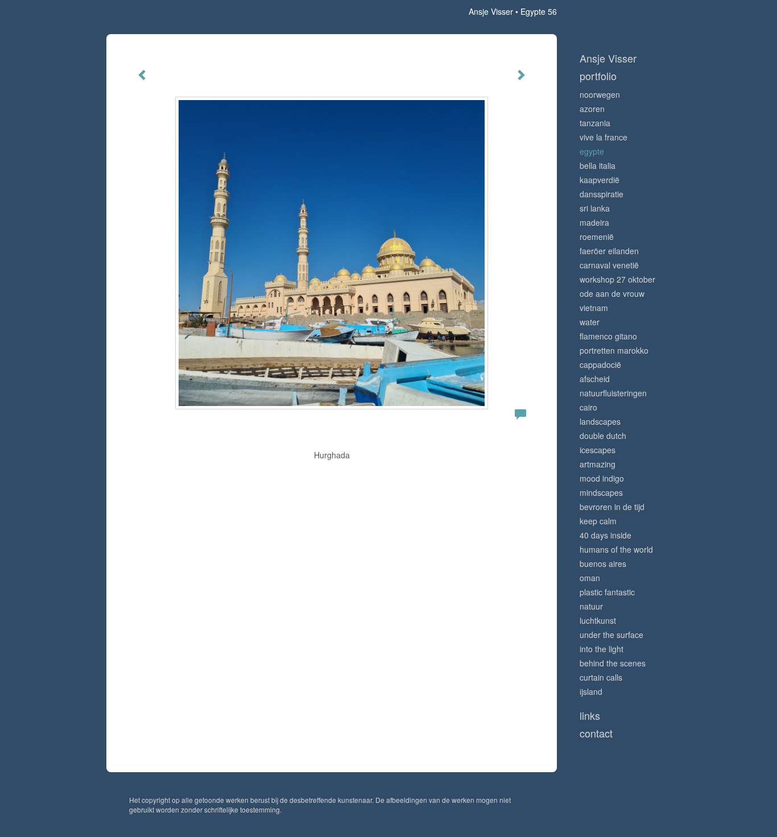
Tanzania (595, 123)
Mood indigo (602, 478)
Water (590, 322)
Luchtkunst (598, 620)
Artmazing (597, 464)
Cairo (588, 407)
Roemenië (597, 236)
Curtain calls (601, 677)
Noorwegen (600, 94)
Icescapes (597, 449)
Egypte (592, 151)
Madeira (594, 222)
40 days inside (605, 535)
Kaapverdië (599, 179)
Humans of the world (616, 549)
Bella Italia (597, 165)
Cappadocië (600, 364)
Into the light (601, 648)
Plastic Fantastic (607, 592)
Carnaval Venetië (609, 265)
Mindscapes (601, 492)
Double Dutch (603, 435)
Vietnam (594, 307)
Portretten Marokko (614, 350)
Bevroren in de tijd (612, 506)
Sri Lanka (595, 208)
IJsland (591, 691)
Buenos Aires (603, 563)
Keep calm (598, 521)
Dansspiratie (601, 194)
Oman (590, 577)
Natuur (591, 606)
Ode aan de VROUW (612, 293)
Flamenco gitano (608, 336)
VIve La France (603, 137)
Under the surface (611, 634)
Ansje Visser (491, 11)
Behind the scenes (613, 663)
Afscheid (595, 378)
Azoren (592, 108)
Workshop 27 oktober (617, 279)
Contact (596, 733)
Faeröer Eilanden (609, 250)
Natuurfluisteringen (613, 393)
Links (590, 715)
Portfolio (598, 76)
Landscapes (600, 421)
